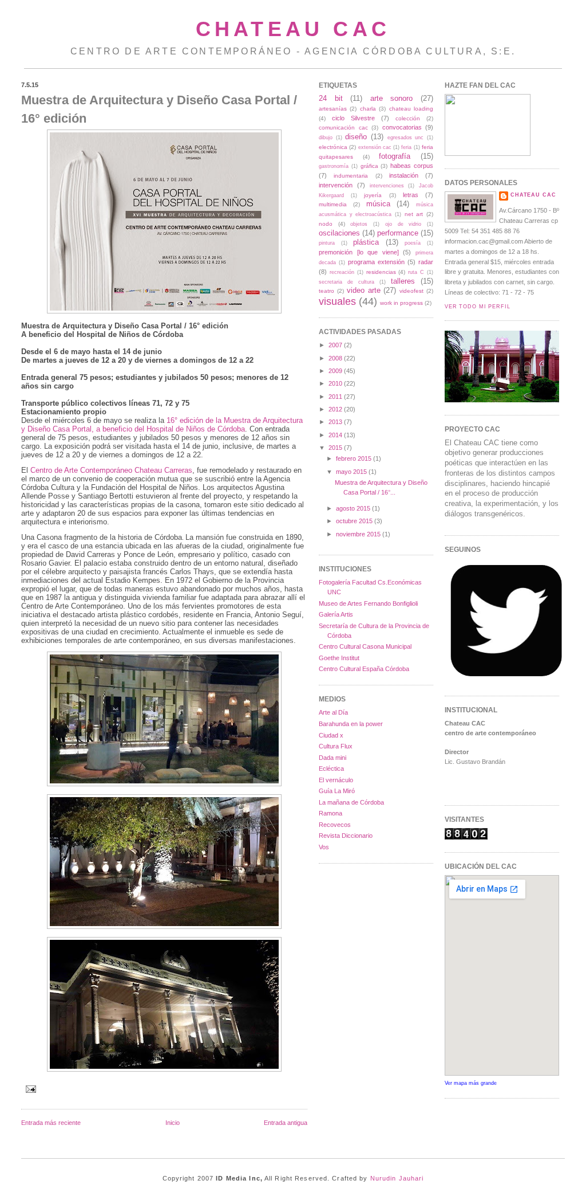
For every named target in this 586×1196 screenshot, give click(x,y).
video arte (364, 290)
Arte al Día (333, 712)
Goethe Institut (339, 657)
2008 (335, 358)
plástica (366, 242)
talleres (403, 281)
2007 (335, 345)
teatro (326, 291)
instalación (403, 175)
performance (397, 233)
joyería (373, 195)
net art (414, 214)
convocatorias (402, 127)
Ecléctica (331, 768)
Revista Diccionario (346, 835)
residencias (381, 272)
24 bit (331, 98)
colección (407, 118)
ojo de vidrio (403, 224)
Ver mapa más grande (471, 1083)
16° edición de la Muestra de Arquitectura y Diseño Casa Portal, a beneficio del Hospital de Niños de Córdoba (162, 424)
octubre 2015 (354, 520)
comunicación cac (343, 127)
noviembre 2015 (358, 534)
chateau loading (411, 108)
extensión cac (374, 147)
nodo (325, 224)
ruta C (416, 272)
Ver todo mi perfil (477, 306)
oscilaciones (339, 233)
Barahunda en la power (351, 723)
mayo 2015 (351, 471)
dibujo (325, 137)
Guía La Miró (337, 790)
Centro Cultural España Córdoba (364, 668)
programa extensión (376, 261)
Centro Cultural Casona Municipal (365, 646)
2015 (335, 447)
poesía (413, 243)
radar (425, 261)
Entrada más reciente (51, 1122)
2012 (335, 409)
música (378, 203)
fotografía (394, 156)
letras (410, 194)
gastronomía (334, 166)
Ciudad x (331, 735)
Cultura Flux (336, 746)
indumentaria (351, 175)
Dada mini (332, 757)
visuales (337, 301)
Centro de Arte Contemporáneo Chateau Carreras (111, 470)
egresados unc (405, 137)
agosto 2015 (353, 508)
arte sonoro (391, 98)
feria (406, 147)
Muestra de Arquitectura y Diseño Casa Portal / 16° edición (159, 109)
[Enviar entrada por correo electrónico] (29, 1089)
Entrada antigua (285, 1122)
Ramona (330, 813)
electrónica (333, 147)
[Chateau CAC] (487, 153)
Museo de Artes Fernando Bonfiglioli (368, 603)
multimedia (333, 204)
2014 (335, 435)
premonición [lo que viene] (359, 252)
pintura (327, 243)
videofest (411, 291)
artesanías (333, 108)
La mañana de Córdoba (351, 802)
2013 (335, 421)
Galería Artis (336, 614)
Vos (324, 847)
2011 (335, 396)
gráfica (369, 166)
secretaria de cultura (346, 282)
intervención (336, 185)
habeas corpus (411, 165)
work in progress (401, 303)
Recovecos (335, 824)
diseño (356, 136)
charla (368, 108)
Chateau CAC (293, 29)
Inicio (172, 1122)
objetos (358, 224)
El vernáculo (336, 780)
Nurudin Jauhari (397, 1178)
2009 (335, 370)
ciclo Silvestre (353, 118)
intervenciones (387, 186)
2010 (335, 383)
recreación (342, 272)
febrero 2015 (353, 458)
